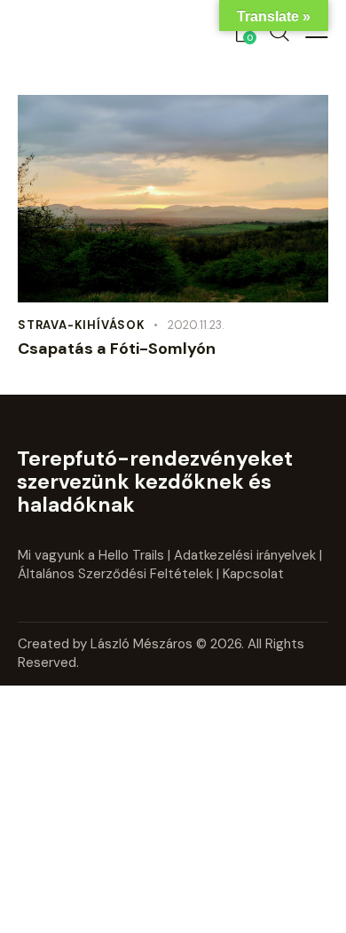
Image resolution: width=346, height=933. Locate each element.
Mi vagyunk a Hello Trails (91, 555)
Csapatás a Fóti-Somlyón (117, 349)
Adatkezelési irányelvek (245, 555)
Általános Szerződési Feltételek (115, 574)
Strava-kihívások (81, 325)
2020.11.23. (196, 325)
